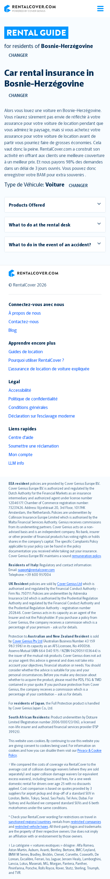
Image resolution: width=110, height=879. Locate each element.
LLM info (16, 463)
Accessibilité (20, 390)
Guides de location (26, 351)
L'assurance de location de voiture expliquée (49, 368)
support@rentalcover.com (36, 569)
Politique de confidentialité (33, 398)
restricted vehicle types (31, 826)
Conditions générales (28, 407)
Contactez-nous (24, 321)
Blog (13, 330)
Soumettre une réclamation (34, 445)
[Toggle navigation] (100, 8)
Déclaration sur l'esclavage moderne (42, 415)
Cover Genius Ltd (69, 583)
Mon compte (21, 454)
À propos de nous (25, 313)
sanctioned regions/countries (30, 821)
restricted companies (86, 821)
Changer (18, 55)
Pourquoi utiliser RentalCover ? (36, 360)
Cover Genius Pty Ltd (27, 641)
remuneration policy (86, 555)
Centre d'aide (21, 437)
